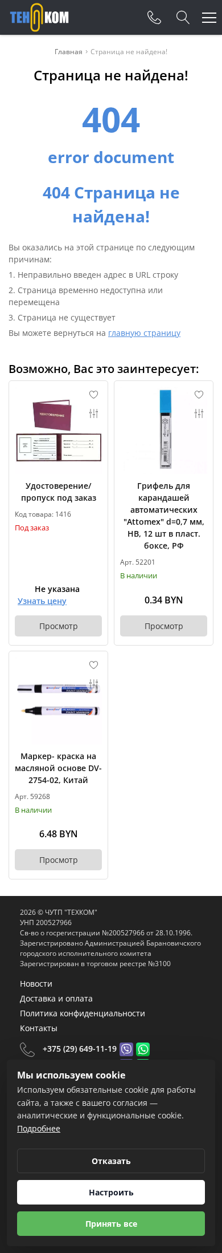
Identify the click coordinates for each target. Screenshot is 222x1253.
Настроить (111, 1192)
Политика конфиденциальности (82, 1013)
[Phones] (154, 17)
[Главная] (39, 17)
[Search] (183, 17)
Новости (36, 983)
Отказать (111, 1160)
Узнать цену (42, 600)
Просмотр (58, 626)
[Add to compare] (94, 413)
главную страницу (144, 332)
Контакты (38, 1028)
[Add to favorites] (94, 395)
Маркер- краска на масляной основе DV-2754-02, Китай (58, 768)
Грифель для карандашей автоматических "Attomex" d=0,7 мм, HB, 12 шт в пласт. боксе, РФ (164, 515)
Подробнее (38, 1128)
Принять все (111, 1223)
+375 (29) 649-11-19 (80, 1048)
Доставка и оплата (56, 998)
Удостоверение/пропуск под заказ (58, 491)
